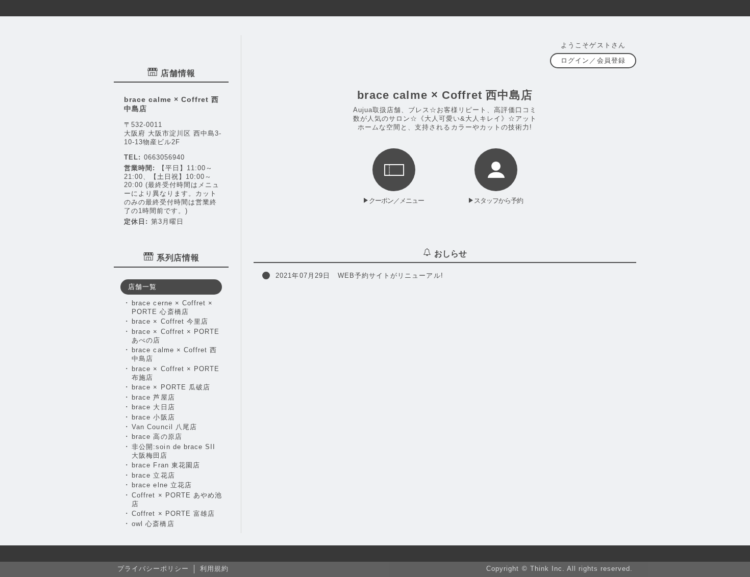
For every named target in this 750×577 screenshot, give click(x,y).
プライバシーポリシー (153, 568)
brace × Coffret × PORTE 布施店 (175, 373)
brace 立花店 (153, 475)
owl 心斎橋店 (153, 524)
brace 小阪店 (153, 417)
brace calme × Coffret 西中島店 (174, 354)
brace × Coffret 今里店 (170, 321)
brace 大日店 (153, 407)
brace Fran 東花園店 (165, 465)
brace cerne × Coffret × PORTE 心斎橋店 (172, 307)
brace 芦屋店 (153, 397)
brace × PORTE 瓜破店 (171, 387)
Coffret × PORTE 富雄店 (173, 513)
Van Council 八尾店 (164, 427)
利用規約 (214, 568)
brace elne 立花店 (161, 485)
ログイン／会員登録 (593, 60)
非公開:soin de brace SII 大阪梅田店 (173, 451)
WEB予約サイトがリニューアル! (359, 275)
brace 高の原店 (157, 436)
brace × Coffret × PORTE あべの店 (175, 336)
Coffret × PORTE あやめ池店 (177, 499)
